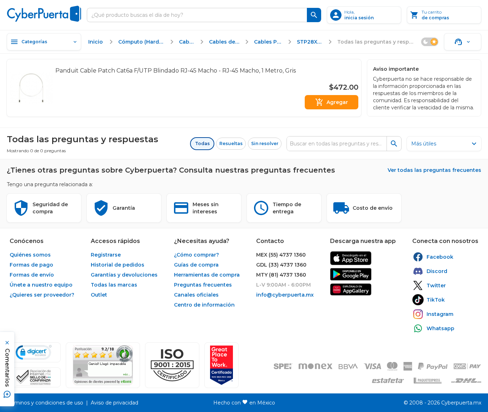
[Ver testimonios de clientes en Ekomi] (103, 365)
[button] (172, 365)
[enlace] (351, 258)
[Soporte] (462, 41)
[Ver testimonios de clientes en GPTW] (221, 365)
